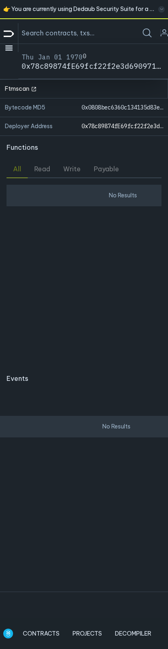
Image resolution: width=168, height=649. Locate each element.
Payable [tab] (106, 169)
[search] (147, 33)
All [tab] (17, 169)
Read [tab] (42, 169)
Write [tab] (72, 169)
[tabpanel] (84, 272)
